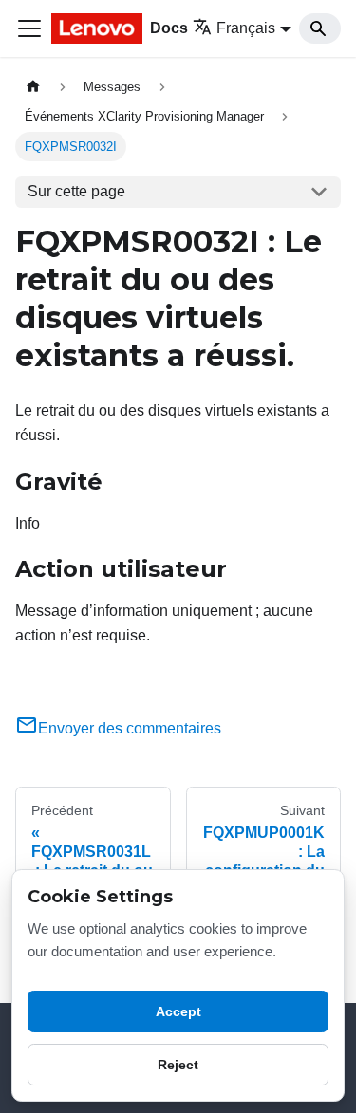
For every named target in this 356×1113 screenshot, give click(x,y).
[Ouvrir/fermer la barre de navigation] (29, 28)
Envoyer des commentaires (129, 728)
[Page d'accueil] (33, 87)
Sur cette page (76, 191)
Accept (178, 1011)
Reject (178, 1064)
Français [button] (245, 28)
